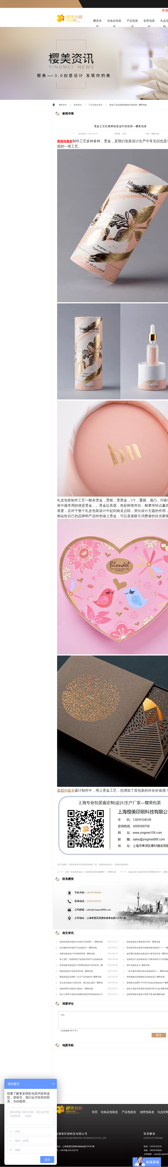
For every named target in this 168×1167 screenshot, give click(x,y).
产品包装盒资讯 (95, 105)
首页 (95, 1112)
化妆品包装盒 (114, 21)
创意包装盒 (149, 21)
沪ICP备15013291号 (69, 1150)
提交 (159, 1035)
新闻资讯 (78, 105)
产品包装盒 (132, 21)
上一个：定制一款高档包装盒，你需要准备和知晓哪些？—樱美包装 (86, 872)
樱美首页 (97, 21)
